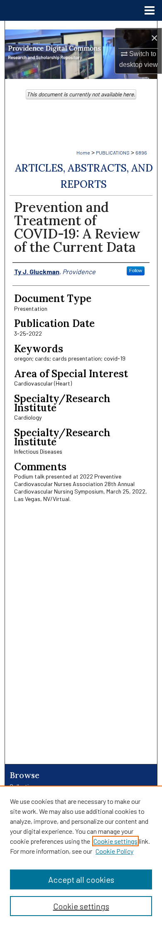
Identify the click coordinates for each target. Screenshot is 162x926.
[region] (81, 856)
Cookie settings (115, 841)
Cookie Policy (114, 851)
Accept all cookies (81, 879)
